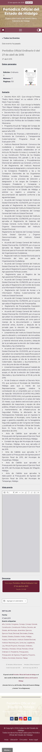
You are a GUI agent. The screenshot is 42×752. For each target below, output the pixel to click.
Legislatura (30, 643)
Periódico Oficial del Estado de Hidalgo (21, 11)
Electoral (16, 633)
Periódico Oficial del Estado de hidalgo (24, 674)
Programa (24, 655)
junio (17, 643)
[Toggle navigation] (20, 30)
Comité (8, 624)
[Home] (3, 30)
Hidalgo (28, 636)
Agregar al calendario (15, 601)
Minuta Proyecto (11, 646)
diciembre (21, 630)
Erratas (30, 633)
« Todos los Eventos (11, 38)
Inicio (6, 740)
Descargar (21, 586)
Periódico (5, 649)
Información (12, 640)
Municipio (21, 646)
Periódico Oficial (15, 649)
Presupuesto (23, 652)
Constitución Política (19, 627)
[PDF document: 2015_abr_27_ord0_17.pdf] (21, 532)
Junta (21, 643)
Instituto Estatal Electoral (26, 640)
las (25, 643)
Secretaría (11, 658)
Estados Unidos (19, 636)
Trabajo (25, 658)
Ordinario (29, 646)
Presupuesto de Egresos (11, 655)
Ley (3, 646)
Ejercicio (29, 630)
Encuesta (23, 740)
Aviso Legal (33, 740)
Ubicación (14, 740)
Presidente (14, 652)
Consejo (22, 624)
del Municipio (12, 630)
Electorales (24, 633)
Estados (10, 636)
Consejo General (31, 624)
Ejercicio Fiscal (7, 633)
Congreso (14, 624)
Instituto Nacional (8, 643)
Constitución (6, 627)
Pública (4, 658)
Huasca (4, 640)
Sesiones (19, 658)
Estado (4, 636)
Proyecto (31, 655)
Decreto (30, 627)
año (3, 624)
